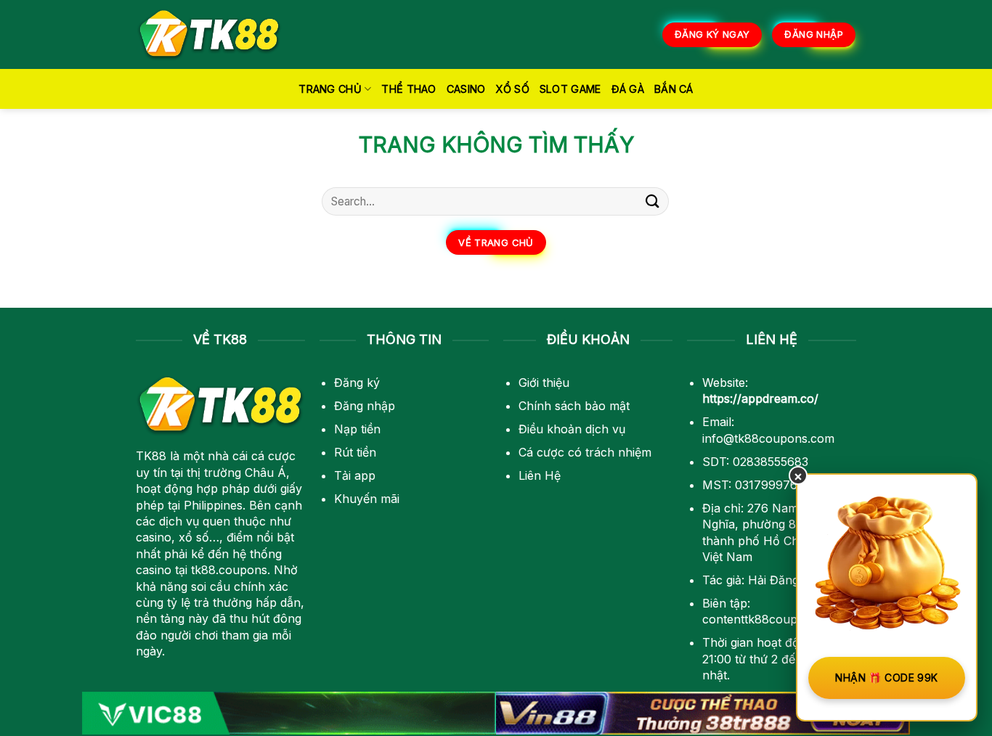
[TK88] (209, 34)
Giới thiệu (544, 382)
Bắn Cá (674, 89)
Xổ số (512, 89)
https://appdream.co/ (760, 398)
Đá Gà (627, 89)
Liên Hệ (540, 475)
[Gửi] (652, 201)
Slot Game (570, 89)
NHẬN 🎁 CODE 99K (886, 677)
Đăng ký (357, 382)
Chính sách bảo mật (574, 405)
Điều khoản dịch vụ (572, 429)
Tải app (354, 475)
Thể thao (408, 89)
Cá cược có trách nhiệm (585, 452)
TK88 (151, 456)
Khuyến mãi (366, 498)
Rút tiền (355, 452)
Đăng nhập (364, 405)
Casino (466, 89)
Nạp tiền (357, 429)
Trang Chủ (330, 89)
